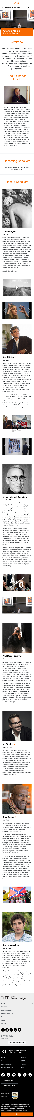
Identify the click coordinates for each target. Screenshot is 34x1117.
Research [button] (4, 1017)
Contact (3, 1023)
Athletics (23, 1064)
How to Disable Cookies (20, 1111)
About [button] (3, 1003)
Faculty (3, 1020)
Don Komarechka (10, 945)
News (22, 1067)
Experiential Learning (7, 1010)
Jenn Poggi (23, 385)
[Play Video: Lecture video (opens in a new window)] (17, 287)
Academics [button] (4, 1007)
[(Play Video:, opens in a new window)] (17, 423)
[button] (2, 7)
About (3, 1057)
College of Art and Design (12, 7)
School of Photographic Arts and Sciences (18, 65)
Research (23, 1057)
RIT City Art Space (12, 397)
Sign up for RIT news (9, 1085)
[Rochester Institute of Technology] (17, 2)
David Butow (8, 357)
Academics (4, 1061)
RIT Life (23, 1061)
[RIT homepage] (13, 1052)
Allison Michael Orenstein (14, 497)
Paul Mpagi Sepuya (11, 656)
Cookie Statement (6, 1111)
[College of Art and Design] (13, 998)
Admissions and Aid (7, 1013)
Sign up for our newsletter (17, 1042)
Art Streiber (7, 744)
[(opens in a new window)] (17, 339)
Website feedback (9, 1080)
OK (17, 1114)
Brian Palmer (8, 817)
